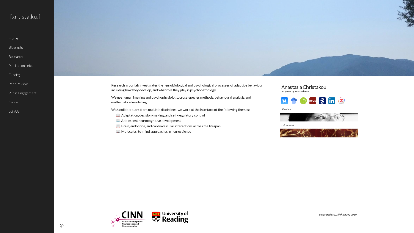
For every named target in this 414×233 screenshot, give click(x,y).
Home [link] (13, 38)
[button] (409, 6)
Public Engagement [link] (22, 93)
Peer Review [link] (18, 84)
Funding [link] (14, 74)
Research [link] (16, 56)
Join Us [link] (14, 111)
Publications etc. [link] (21, 65)
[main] (191, 108)
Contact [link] (15, 102)
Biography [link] (16, 47)
